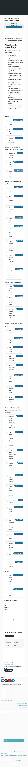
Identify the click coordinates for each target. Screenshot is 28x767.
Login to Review (10, 635)
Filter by (15, 645)
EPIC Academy (4, 753)
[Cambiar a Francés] (14, 763)
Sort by (16, 642)
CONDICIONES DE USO (17, 755)
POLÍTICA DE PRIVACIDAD (6, 755)
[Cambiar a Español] (16, 763)
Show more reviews (8, 664)
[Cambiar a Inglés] (11, 763)
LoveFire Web (18, 760)
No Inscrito (14, 25)
